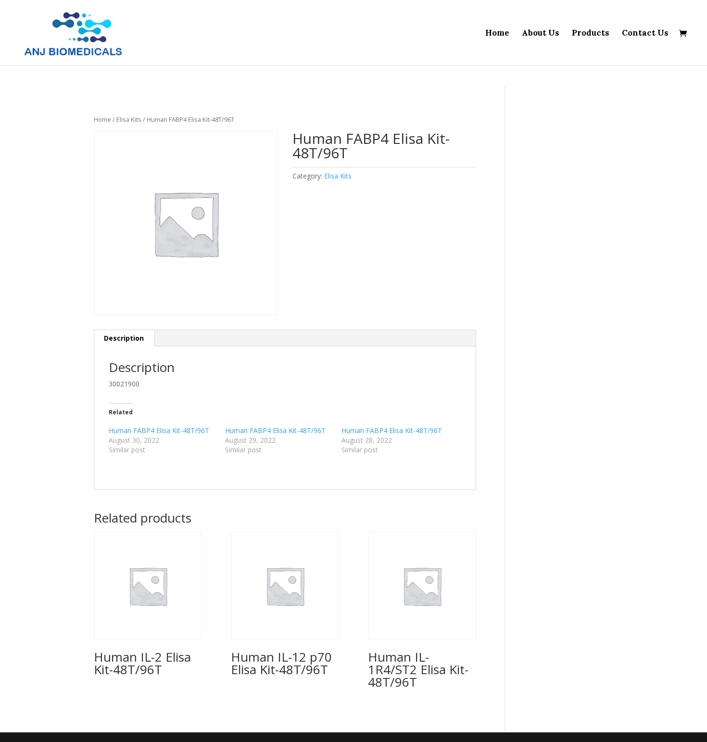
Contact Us (645, 33)
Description (124, 338)
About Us (540, 33)
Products (590, 33)
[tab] (124, 338)
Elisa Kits (128, 119)
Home (497, 33)
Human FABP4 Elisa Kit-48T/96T (159, 430)
